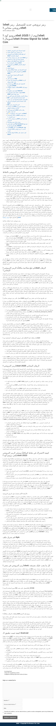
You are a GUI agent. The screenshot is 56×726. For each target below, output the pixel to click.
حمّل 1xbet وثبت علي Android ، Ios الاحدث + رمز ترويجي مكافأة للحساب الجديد (16, 129)
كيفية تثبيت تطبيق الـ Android (14, 90)
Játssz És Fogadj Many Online (11, 672)
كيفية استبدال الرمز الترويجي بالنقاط (16, 50)
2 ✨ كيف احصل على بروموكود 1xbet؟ (17, 113)
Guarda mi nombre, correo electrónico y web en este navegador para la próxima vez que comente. (28, 712)
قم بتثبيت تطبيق (11, 111)
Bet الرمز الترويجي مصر (13, 104)
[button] (30, 10)
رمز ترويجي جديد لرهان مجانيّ (14, 52)
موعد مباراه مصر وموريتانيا (13, 122)
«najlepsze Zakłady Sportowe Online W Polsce (15, 674)
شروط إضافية (10, 68)
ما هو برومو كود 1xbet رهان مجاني (15, 110)
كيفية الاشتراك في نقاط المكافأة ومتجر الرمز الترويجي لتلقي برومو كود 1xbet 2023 (16, 71)
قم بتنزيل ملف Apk (12, 78)
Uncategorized (8, 671)
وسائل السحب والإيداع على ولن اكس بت (17, 96)
